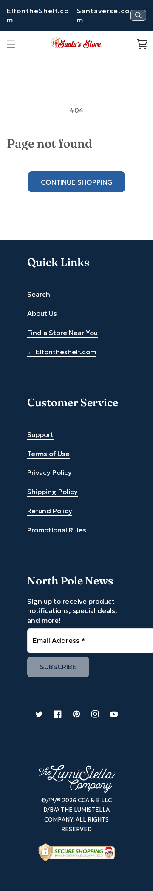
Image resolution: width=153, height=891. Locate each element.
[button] (11, 44)
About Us (42, 313)
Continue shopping (76, 182)
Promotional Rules (56, 530)
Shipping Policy (52, 491)
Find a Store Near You (62, 332)
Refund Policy (49, 510)
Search (38, 294)
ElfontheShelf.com (38, 15)
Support (40, 434)
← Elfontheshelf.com (61, 351)
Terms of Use (48, 453)
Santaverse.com (103, 15)
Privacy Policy (49, 472)
